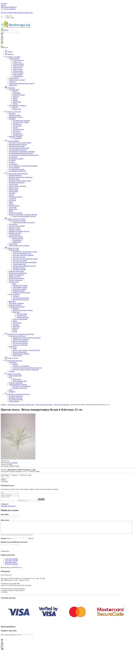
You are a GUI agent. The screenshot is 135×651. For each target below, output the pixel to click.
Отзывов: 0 (15, 475)
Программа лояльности (9, 7)
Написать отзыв (25, 475)
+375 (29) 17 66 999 (11, 560)
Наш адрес (29, 12)
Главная (3, 404)
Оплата (3, 5)
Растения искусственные (44, 404)
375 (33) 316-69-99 (9, 9)
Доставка (4, 3)
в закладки (4, 481)
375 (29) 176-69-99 (7, 12)
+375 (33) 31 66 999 (11, 559)
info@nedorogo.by (19, 12)
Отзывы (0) (12, 506)
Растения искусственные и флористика (21, 404)
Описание (4, 506)
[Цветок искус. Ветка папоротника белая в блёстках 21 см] (18, 459)
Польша (14, 462)
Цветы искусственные (61, 404)
